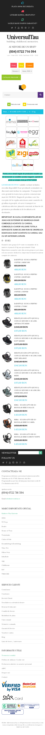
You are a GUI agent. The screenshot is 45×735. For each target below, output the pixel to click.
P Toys (5, 522)
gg (3, 561)
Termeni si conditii (8, 655)
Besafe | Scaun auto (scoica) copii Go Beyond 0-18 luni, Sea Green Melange (27, 390)
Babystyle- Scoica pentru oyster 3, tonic (25, 305)
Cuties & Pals (6, 539)
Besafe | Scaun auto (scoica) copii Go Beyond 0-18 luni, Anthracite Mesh (26, 321)
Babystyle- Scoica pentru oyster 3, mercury (25, 261)
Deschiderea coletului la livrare (13, 603)
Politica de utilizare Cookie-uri (13, 660)
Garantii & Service (8, 628)
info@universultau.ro (13, 499)
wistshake (6, 535)
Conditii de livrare (8, 611)
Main (5, 112)
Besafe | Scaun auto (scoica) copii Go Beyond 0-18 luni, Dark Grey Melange (28, 355)
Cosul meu (5, 594)
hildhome (6, 565)
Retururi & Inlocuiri (9, 607)
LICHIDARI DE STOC (10, 185)
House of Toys (7, 531)
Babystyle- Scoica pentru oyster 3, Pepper (25, 290)
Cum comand (6, 620)
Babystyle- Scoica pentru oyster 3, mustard (25, 275)
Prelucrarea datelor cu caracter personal (17, 664)
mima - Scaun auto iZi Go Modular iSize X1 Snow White (27, 435)
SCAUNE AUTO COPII (18, 112)
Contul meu (6, 590)
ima (4, 518)
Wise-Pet (5, 548)
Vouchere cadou (7, 633)
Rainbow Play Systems (10, 513)
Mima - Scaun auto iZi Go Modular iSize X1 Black (25, 406)
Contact (29, 65)
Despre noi (6, 673)
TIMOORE (5, 574)
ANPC (4, 668)
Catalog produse (10, 77)
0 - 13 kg (32, 112)
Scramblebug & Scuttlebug (11, 544)
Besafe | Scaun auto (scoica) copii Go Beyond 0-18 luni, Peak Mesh (27, 373)
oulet (4, 526)
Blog (21, 65)
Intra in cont (15, 104)
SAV (3, 570)
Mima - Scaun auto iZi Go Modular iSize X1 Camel (25, 421)
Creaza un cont (32, 104)
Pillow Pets (6, 552)
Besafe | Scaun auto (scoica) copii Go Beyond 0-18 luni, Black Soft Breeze (28, 338)
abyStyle (6, 557)
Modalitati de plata (8, 616)
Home (13, 65)
